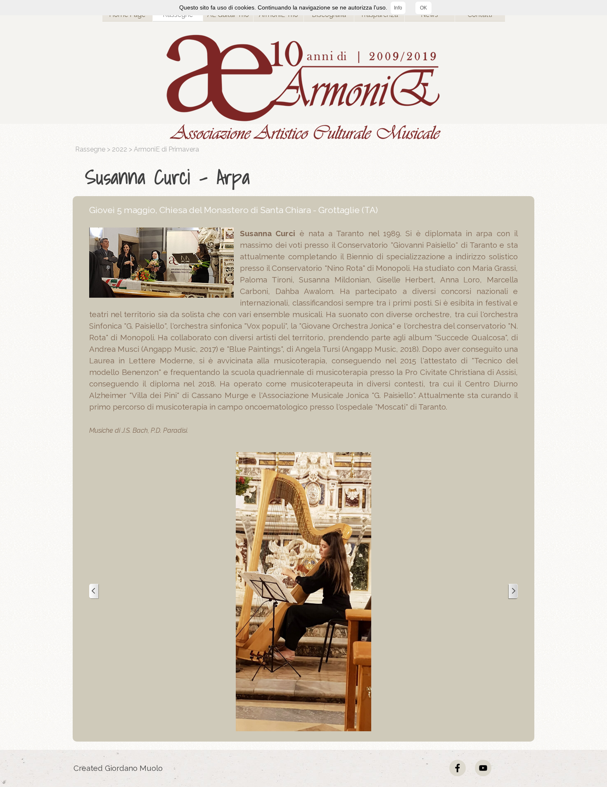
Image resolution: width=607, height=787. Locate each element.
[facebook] (457, 768)
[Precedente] (94, 591)
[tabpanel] (305, 177)
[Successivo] (513, 591)
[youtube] (483, 768)
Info (398, 8)
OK (423, 8)
